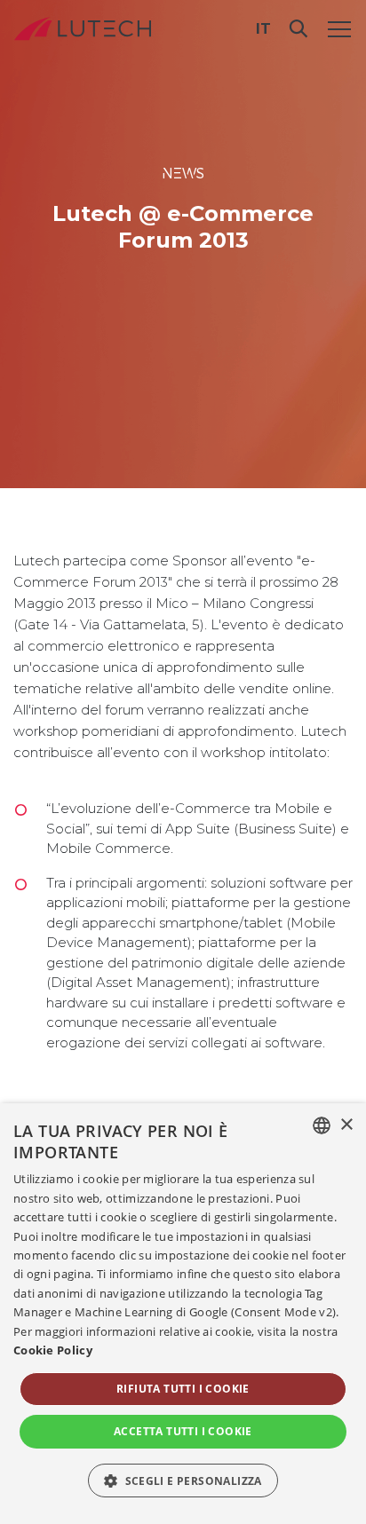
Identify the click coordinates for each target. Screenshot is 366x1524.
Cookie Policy (52, 1350)
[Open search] (298, 28)
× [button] (346, 1125)
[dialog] (183, 1313)
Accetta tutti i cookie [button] (183, 1431)
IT (263, 28)
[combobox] (321, 1125)
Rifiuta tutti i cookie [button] (183, 1388)
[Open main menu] (339, 28)
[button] (183, 1480)
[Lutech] (82, 29)
